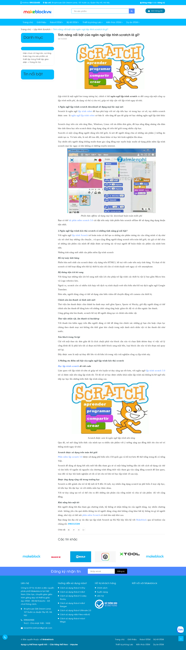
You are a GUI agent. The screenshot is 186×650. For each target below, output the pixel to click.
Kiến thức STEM (114, 22)
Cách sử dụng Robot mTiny (72, 587)
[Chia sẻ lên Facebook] (69, 529)
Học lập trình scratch (68, 366)
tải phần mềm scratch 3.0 (81, 220)
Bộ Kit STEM (72, 22)
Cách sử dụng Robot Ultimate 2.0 (75, 610)
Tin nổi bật (33, 73)
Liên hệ (100, 595)
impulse (74, 644)
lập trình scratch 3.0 (155, 370)
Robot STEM (56, 22)
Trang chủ (28, 22)
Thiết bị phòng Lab (92, 22)
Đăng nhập (147, 2)
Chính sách (102, 587)
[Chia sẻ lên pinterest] (79, 529)
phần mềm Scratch (91, 515)
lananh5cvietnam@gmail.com (38, 627)
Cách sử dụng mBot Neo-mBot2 (75, 614)
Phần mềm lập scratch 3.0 (70, 457)
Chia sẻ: (62, 529)
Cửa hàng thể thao (59, 644)
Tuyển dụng (102, 591)
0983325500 (35, 2)
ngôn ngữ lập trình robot (83, 115)
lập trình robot (85, 111)
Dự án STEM (132, 22)
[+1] (84, 529)
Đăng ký (161, 2)
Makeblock (141, 520)
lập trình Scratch (80, 235)
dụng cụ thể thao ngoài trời (34, 644)
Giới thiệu (41, 22)
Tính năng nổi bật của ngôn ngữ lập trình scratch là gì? (99, 34)
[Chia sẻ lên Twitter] (74, 529)
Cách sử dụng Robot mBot (72, 591)
